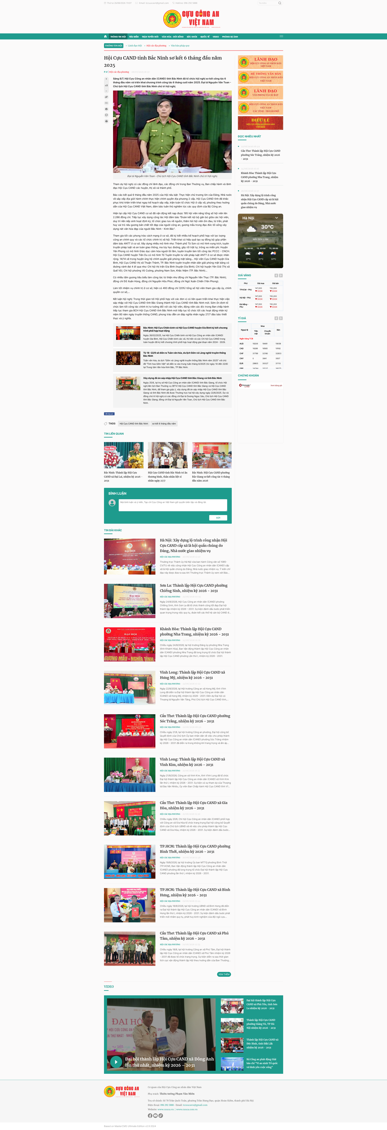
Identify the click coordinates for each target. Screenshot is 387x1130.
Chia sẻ (110, 414)
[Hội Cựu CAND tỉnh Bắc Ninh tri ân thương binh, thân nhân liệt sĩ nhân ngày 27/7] (168, 455)
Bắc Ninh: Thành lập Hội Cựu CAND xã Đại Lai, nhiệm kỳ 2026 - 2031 (123, 476)
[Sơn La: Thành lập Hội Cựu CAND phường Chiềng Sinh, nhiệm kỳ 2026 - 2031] (129, 601)
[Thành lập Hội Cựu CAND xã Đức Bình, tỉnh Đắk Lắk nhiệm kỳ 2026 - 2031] (232, 1045)
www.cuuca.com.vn (187, 1109)
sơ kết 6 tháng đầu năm (164, 423)
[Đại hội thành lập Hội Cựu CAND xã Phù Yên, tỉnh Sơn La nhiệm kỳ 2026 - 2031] (232, 1005)
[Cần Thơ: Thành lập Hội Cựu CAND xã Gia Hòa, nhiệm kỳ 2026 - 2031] (129, 818)
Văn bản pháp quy (180, 45)
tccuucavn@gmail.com (195, 1104)
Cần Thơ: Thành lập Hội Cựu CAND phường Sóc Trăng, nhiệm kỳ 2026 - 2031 (260, 154)
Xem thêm (224, 974)
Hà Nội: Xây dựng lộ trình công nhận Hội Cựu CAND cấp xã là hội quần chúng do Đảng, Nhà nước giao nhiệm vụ (193, 545)
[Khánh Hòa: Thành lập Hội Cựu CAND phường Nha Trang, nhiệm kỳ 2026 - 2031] (129, 644)
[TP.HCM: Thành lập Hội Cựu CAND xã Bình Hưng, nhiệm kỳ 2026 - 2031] (129, 905)
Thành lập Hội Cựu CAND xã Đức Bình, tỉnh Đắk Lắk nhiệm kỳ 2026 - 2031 (262, 1043)
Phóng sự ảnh (230, 36)
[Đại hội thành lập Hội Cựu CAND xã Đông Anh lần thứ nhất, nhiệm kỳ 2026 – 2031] (161, 1034)
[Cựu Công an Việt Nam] (193, 19)
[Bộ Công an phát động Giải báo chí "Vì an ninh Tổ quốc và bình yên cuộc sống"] (232, 1064)
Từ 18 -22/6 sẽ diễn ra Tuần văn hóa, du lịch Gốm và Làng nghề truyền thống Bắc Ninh (184, 354)
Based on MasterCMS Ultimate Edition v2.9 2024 (130, 1126)
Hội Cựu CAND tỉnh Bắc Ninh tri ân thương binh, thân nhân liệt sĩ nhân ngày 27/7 (167, 476)
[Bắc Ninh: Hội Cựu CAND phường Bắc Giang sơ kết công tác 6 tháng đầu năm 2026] (212, 455)
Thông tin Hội (118, 36)
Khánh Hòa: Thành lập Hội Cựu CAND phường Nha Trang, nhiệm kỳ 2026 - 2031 (259, 177)
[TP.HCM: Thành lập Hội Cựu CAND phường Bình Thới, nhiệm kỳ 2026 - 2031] (129, 862)
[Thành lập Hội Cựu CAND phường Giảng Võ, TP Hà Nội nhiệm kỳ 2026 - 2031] (232, 1025)
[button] (218, 517)
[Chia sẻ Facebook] (106, 109)
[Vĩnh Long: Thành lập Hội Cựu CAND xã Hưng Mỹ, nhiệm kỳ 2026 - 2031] (129, 688)
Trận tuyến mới (150, 36)
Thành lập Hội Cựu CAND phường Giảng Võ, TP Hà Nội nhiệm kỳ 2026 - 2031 (261, 1024)
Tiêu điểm (134, 36)
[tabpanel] (260, 296)
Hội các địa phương (156, 45)
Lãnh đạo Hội (135, 45)
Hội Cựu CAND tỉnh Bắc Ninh (134, 423)
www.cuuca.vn (166, 1109)
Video (216, 36)
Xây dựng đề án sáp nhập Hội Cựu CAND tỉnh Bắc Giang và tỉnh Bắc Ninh (182, 378)
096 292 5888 (167, 1104)
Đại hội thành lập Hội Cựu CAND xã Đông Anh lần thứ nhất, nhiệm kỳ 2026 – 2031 (169, 1062)
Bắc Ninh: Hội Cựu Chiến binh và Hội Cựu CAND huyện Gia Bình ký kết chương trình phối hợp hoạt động (185, 329)
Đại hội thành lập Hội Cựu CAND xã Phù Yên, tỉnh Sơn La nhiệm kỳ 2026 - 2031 (262, 1004)
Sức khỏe (192, 36)
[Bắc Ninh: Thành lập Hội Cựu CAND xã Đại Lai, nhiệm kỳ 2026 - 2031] (124, 455)
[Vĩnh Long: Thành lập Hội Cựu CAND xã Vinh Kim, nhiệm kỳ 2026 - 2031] (129, 775)
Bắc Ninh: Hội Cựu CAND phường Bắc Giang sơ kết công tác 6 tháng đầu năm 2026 (211, 476)
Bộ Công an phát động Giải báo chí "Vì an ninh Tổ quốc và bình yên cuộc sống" (262, 1063)
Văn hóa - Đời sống (173, 36)
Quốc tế (204, 36)
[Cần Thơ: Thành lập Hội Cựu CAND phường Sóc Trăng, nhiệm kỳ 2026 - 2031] (129, 731)
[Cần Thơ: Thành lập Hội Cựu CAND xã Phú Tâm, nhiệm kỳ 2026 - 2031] (129, 949)
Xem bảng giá (276, 385)
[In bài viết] (106, 121)
